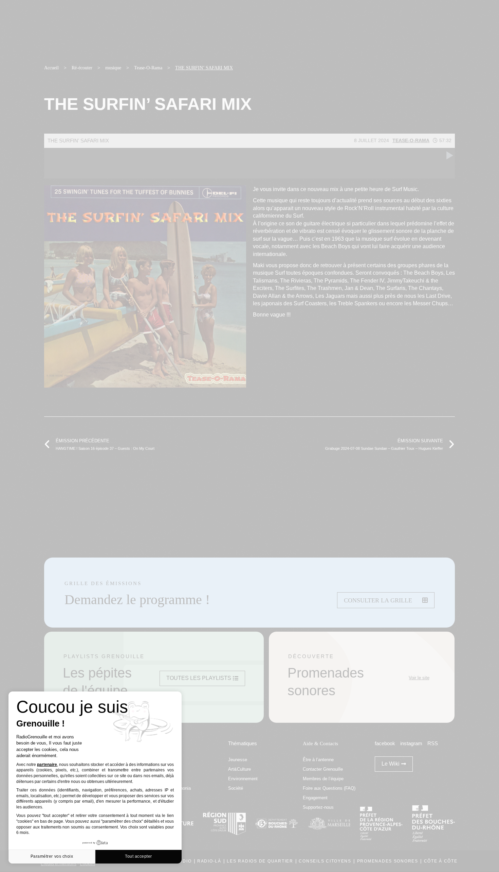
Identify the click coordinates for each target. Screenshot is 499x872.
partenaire (47, 764)
